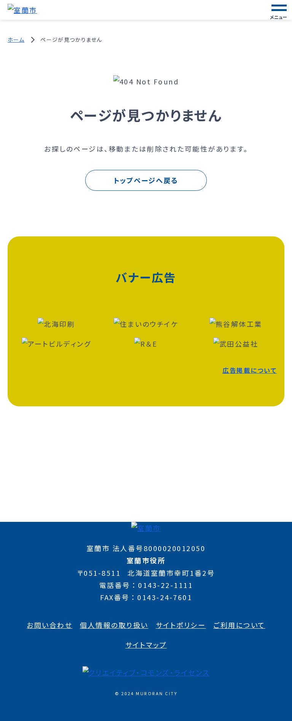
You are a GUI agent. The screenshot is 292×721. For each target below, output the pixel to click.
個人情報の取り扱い (114, 625)
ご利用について (239, 625)
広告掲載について (249, 370)
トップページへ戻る (146, 180)
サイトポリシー (181, 625)
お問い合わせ (49, 625)
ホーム (16, 39)
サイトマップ (146, 645)
